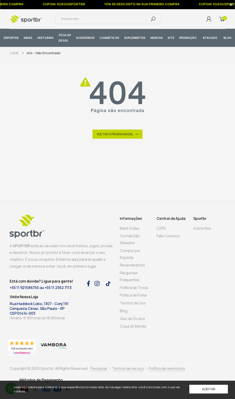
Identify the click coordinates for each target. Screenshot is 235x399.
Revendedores (132, 265)
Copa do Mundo (133, 326)
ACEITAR (208, 389)
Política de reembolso (167, 368)
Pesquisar (98, 368)
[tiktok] (108, 283)
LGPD (161, 228)
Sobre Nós (202, 228)
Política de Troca (134, 287)
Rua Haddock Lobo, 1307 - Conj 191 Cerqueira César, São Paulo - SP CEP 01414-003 (39, 308)
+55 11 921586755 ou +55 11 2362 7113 (41, 287)
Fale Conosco (168, 235)
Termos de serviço (128, 368)
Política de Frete (133, 295)
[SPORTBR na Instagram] (97, 283)
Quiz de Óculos (132, 318)
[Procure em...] (153, 19)
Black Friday (129, 228)
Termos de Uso (133, 303)
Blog (123, 310)
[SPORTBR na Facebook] (88, 283)
